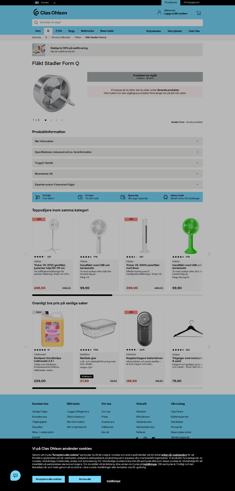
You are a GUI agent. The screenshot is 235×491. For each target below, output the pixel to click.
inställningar (150, 464)
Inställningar (114, 481)
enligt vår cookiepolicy (174, 455)
